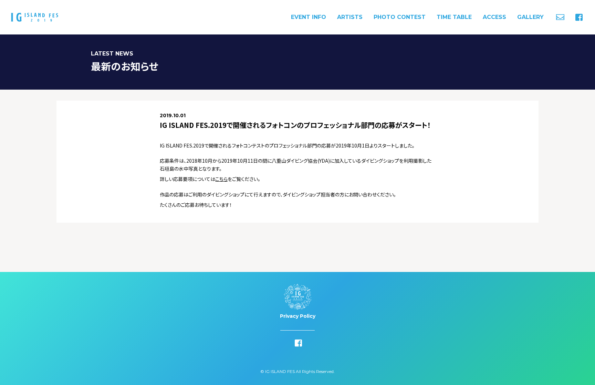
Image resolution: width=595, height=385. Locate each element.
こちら (221, 178)
